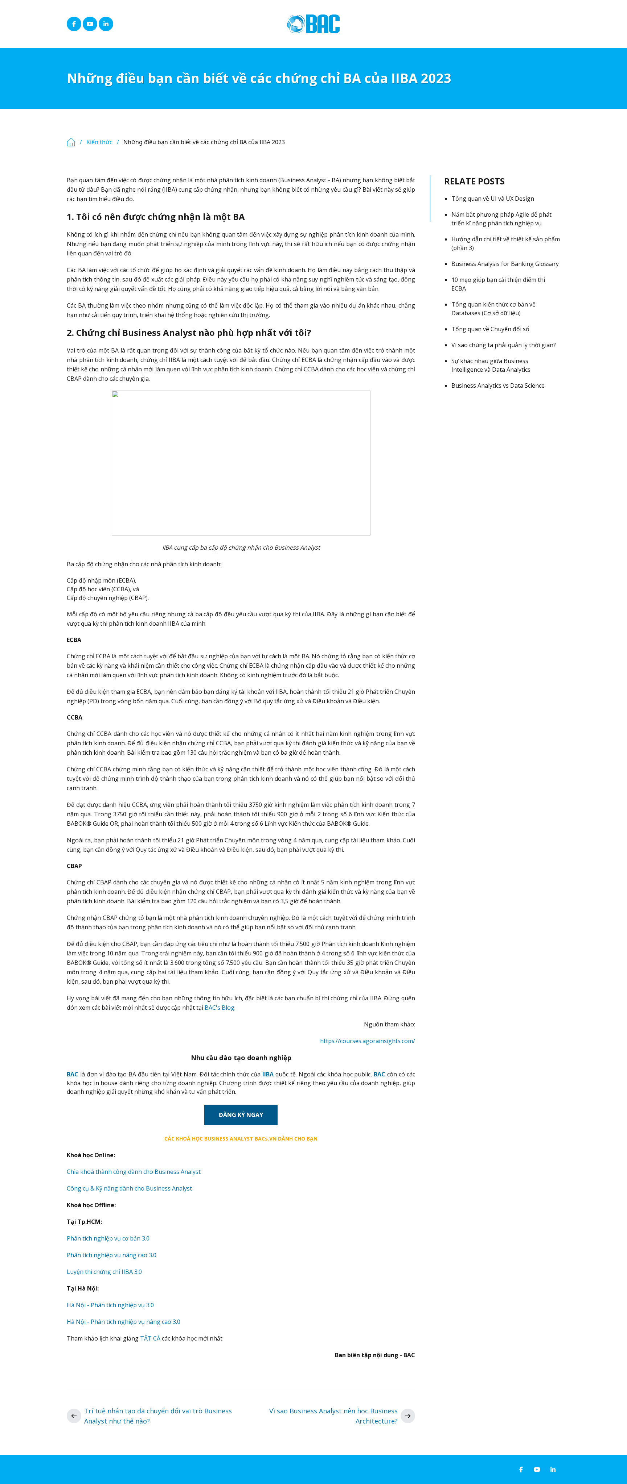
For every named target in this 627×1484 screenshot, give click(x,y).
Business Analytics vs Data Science (498, 385)
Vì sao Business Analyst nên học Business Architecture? (333, 1415)
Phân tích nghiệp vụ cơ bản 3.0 (108, 1238)
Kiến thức (99, 142)
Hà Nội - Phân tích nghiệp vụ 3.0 (110, 1305)
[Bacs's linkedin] (106, 24)
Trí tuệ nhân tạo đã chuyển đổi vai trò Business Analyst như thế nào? (158, 1415)
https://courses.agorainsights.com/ (367, 1041)
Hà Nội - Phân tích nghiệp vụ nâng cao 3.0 (123, 1322)
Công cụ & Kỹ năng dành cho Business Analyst (129, 1188)
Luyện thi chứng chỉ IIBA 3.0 (104, 1272)
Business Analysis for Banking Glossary (505, 264)
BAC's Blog (219, 1008)
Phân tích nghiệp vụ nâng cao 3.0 (111, 1255)
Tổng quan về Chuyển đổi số (490, 329)
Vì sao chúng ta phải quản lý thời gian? (503, 345)
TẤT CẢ (150, 1338)
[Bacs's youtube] (90, 24)
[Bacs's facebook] (74, 24)
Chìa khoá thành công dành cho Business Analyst (134, 1172)
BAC (72, 1074)
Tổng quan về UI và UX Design (492, 199)
